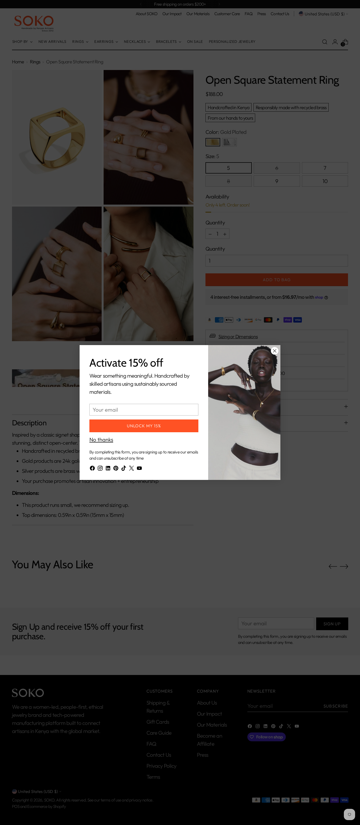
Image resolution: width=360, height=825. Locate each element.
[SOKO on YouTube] (139, 469)
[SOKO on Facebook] (92, 469)
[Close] (274, 351)
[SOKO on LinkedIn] (108, 469)
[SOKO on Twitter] (131, 469)
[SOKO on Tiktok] (124, 469)
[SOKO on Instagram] (100, 469)
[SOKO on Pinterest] (116, 469)
